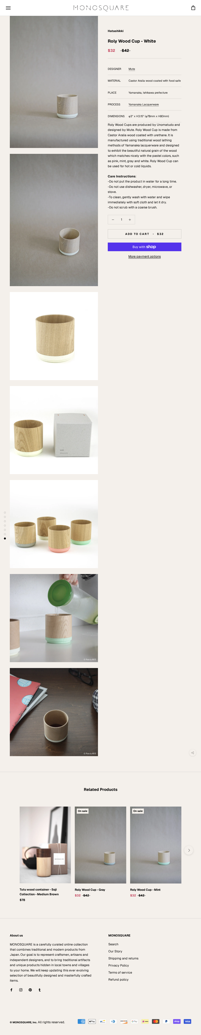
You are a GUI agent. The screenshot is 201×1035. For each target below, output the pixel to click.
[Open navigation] (8, 8)
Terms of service (120, 972)
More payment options (144, 256)
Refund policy (118, 980)
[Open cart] (193, 8)
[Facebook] (11, 989)
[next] (188, 850)
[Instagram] (20, 989)
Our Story (115, 951)
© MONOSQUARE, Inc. (23, 1022)
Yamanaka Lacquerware (144, 104)
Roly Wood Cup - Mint (145, 890)
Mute (132, 69)
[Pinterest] (30, 989)
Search (113, 944)
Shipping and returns (123, 958)
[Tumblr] (39, 989)
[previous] (12, 850)
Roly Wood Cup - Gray (90, 890)
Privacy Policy (118, 965)
